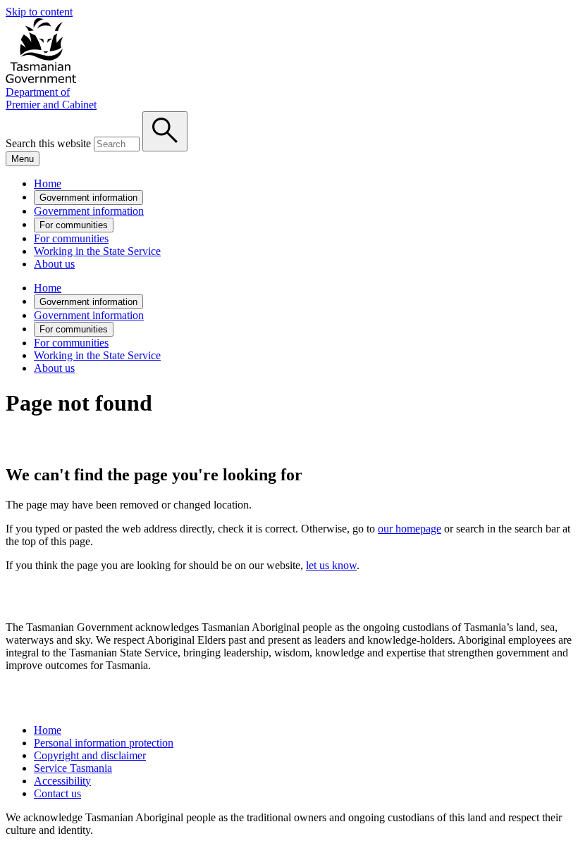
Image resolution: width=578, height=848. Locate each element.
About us (54, 264)
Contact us (57, 793)
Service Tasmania (73, 768)
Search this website (48, 143)
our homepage (409, 529)
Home (47, 183)
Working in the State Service (97, 251)
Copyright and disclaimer (90, 755)
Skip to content (39, 12)
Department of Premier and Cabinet (51, 98)
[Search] (164, 131)
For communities (73, 225)
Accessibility (62, 781)
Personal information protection (103, 743)
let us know (331, 565)
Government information (88, 197)
